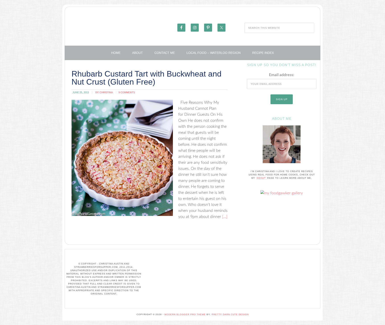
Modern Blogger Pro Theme (185, 314)
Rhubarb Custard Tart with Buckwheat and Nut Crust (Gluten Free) (146, 77)
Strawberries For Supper (120, 27)
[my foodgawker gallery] (281, 193)
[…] (224, 217)
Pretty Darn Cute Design (230, 314)
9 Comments (127, 92)
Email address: (281, 75)
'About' (261, 178)
